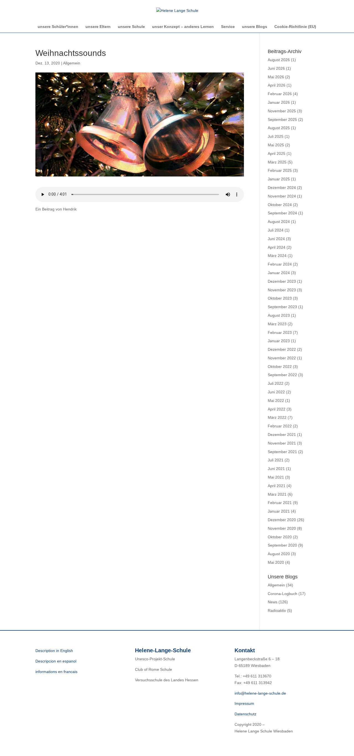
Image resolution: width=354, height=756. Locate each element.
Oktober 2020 (280, 537)
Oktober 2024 (280, 204)
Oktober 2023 (280, 298)
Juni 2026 (276, 68)
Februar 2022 (280, 426)
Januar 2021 (279, 511)
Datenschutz (245, 714)
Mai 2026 (276, 77)
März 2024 (277, 255)
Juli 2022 (275, 383)
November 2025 (282, 111)
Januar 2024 (279, 273)
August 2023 (279, 315)
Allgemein (71, 63)
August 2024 (279, 221)
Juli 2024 (275, 230)
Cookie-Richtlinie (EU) (295, 27)
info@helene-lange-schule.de (260, 693)
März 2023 (277, 324)
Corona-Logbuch (282, 593)
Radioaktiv (277, 610)
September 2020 (282, 545)
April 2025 (276, 153)
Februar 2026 (280, 94)
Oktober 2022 (280, 366)
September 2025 (282, 119)
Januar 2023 (279, 341)
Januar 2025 (279, 179)
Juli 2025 (275, 136)
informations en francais (56, 671)
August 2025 (279, 128)
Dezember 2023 (282, 281)
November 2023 (282, 290)
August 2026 (279, 60)
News (272, 602)
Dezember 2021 (282, 434)
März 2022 (277, 417)
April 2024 (276, 247)
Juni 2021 (276, 468)
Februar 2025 (280, 170)
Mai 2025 (276, 145)
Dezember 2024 (282, 187)
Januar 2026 (279, 102)
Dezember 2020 (282, 520)
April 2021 (276, 486)
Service (228, 27)
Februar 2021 (280, 502)
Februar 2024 (280, 264)
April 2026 (276, 85)
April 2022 (276, 409)
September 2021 (282, 452)
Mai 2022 (276, 400)
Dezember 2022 (282, 349)
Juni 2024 (276, 239)
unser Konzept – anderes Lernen (183, 27)
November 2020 (282, 528)
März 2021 (277, 494)
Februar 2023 (280, 332)
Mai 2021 (276, 477)
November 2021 (282, 443)
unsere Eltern (98, 27)
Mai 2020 (276, 562)
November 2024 (282, 196)
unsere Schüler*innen (58, 27)
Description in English (54, 650)
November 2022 (282, 358)
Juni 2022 (276, 392)
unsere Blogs (254, 27)
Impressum (244, 703)
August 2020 (279, 554)
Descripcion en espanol (55, 661)
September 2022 (282, 375)
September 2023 (282, 307)
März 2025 (277, 162)
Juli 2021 (275, 460)
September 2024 (282, 213)
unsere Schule (131, 27)
